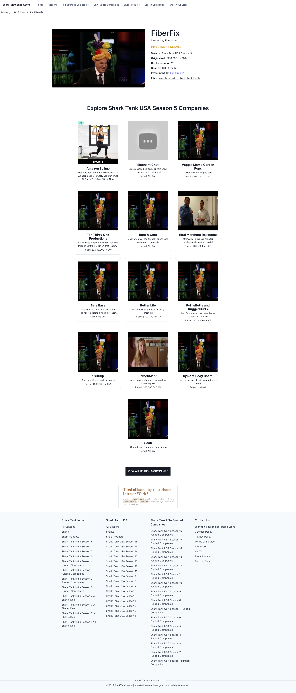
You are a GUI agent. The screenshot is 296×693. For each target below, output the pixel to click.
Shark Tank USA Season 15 (122, 546)
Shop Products (132, 4)
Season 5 (25, 12)
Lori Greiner (177, 72)
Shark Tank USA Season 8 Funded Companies (165, 602)
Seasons (53, 4)
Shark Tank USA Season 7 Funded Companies (170, 610)
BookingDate (202, 561)
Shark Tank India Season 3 (77, 546)
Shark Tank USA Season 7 (121, 586)
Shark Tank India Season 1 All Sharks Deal (79, 623)
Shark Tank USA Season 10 (122, 571)
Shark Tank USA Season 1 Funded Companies (170, 662)
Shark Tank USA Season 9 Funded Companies (165, 593)
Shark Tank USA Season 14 (122, 551)
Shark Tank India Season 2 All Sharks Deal (79, 615)
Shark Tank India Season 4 (77, 541)
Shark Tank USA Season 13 (122, 556)
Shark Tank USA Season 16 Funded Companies (166, 532)
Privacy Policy (203, 536)
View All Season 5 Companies (148, 471)
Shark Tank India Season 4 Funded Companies (77, 563)
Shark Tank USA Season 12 (122, 561)
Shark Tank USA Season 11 (121, 566)
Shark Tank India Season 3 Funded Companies (77, 571)
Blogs (40, 4)
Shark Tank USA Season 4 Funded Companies (165, 636)
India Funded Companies (75, 4)
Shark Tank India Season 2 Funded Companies (77, 580)
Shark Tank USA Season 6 (121, 591)
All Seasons (68, 526)
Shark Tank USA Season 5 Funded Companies (165, 628)
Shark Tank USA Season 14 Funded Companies (166, 550)
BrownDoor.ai (203, 556)
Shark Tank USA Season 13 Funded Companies (166, 558)
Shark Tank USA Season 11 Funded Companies (165, 576)
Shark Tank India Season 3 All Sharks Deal (79, 606)
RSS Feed (200, 546)
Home (4, 12)
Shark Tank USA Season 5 (121, 595)
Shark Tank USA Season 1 (121, 615)
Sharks (66, 531)
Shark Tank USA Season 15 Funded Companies (166, 541)
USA (14, 12)
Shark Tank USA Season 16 (122, 541)
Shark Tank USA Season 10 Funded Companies (166, 584)
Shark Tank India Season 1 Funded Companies (77, 589)
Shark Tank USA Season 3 (121, 605)
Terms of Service (205, 541)
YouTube (200, 551)
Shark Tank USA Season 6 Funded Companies (165, 619)
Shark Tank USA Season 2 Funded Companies (165, 653)
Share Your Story (178, 4)
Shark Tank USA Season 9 (121, 576)
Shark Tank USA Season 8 (121, 581)
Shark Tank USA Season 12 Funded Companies (166, 567)
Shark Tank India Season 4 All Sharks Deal (79, 597)
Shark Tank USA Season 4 (121, 600)
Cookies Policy (203, 531)
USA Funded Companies (106, 4)
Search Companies (154, 4)
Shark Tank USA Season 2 (121, 610)
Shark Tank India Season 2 (77, 551)
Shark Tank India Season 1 (77, 556)
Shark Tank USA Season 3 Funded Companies (165, 645)
